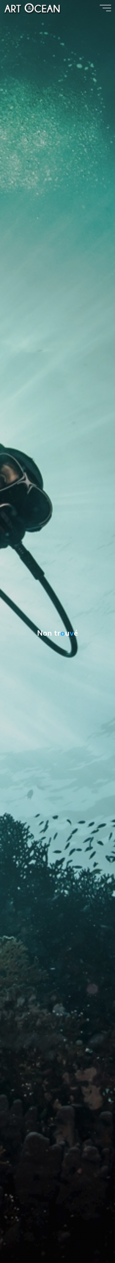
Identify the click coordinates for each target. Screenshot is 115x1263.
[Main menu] (105, 8)
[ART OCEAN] (32, 7)
